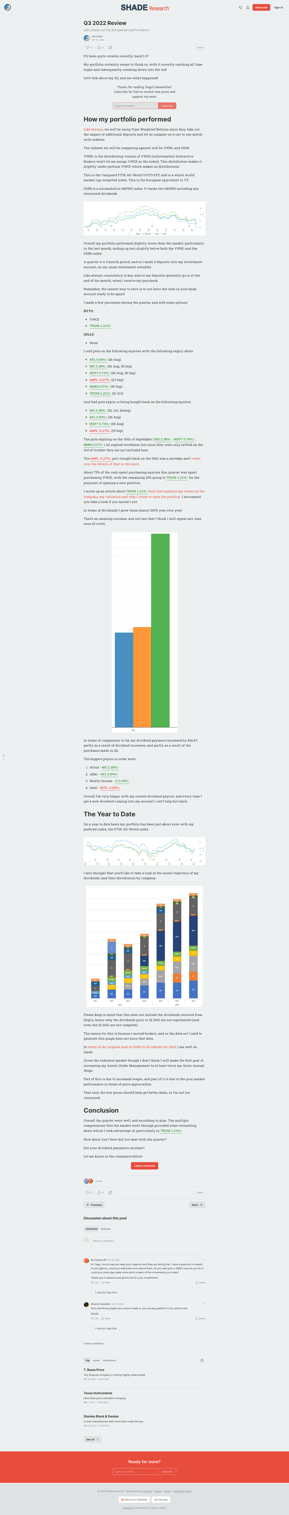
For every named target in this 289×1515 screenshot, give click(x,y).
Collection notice (182, 1491)
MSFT (100, 373)
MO (98, 366)
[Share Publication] (248, 7)
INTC (110, 788)
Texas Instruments (98, 1393)
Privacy (158, 1491)
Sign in (278, 7)
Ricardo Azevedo (100, 1304)
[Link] (79, 119)
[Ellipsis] (203, 1259)
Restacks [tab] (106, 1228)
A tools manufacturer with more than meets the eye (113, 1421)
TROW (100, 326)
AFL (98, 359)
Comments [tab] (92, 1228)
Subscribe (261, 7)
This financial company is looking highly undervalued (114, 1374)
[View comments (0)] (94, 1430)
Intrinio (148, 1491)
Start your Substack (135, 1499)
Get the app (161, 1499)
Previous (96, 1204)
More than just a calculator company (105, 1398)
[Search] (240, 7)
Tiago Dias (97, 36)
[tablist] (98, 1229)
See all (90, 1439)
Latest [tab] (96, 1360)
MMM (99, 386)
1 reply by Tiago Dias (106, 1292)
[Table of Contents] (3, 757)
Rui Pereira (97, 1260)
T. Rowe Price (94, 1370)
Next (195, 1204)
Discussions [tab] (109, 1360)
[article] (144, 1376)
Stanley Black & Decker (101, 1416)
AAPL (100, 380)
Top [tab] (87, 1360)
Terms (167, 1491)
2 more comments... (94, 1343)
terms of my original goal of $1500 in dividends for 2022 (132, 1047)
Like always (93, 129)
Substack (128, 1507)
